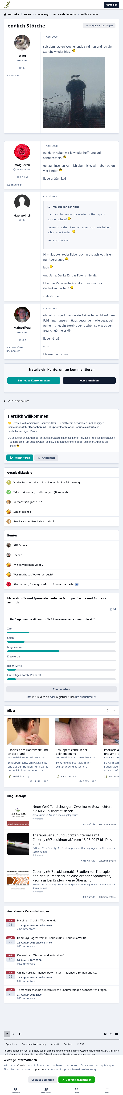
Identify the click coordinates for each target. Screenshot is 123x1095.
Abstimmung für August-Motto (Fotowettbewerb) (43, 584)
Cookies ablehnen (42, 1079)
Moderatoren (23, 169)
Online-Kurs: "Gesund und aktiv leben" (40, 955)
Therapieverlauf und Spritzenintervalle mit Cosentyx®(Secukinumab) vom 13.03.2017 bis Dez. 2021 (72, 839)
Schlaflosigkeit (22, 511)
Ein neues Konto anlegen (34, 380)
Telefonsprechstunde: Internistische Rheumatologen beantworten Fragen (62, 990)
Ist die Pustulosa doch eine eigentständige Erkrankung (46, 482)
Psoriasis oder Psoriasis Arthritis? (33, 521)
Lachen (17, 555)
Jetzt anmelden (89, 380)
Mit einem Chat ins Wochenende (36, 920)
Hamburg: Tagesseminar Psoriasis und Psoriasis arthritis (51, 938)
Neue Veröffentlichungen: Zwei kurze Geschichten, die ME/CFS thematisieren (72, 808)
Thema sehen (61, 689)
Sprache (10, 1044)
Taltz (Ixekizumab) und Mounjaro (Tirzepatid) (40, 492)
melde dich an (40, 697)
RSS (81, 1044)
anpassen (38, 1069)
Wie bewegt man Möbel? (28, 565)
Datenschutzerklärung (34, 1044)
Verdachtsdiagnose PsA (27, 502)
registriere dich (65, 697)
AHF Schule (20, 545)
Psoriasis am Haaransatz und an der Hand (28, 752)
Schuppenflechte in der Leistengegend (71, 752)
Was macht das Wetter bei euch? (33, 574)
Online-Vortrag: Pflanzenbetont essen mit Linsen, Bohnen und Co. (57, 972)
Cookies (68, 1044)
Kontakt (55, 1044)
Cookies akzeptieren (79, 1079)
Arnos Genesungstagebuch (63, 814)
